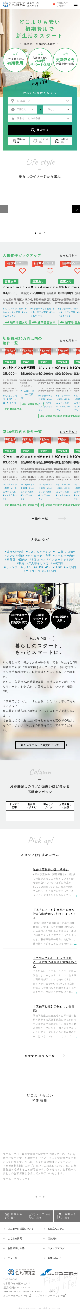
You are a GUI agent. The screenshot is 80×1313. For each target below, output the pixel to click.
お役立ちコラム (56, 1228)
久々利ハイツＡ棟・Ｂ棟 (19, 367)
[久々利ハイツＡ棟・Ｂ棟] (10, 384)
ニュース (12, 1258)
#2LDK (38, 567)
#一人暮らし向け (64, 551)
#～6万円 (29, 394)
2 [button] (41, 235)
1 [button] (37, 235)
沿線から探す (17, 1216)
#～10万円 (49, 571)
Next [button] (76, 209)
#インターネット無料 (13, 309)
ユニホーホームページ (16, 1295)
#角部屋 (10, 559)
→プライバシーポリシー (49, 1295)
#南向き (22, 559)
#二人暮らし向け (38, 563)
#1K (22, 398)
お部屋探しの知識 (65, 806)
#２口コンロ (32, 571)
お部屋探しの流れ (17, 1248)
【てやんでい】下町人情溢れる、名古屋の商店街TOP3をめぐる (55, 962)
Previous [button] (4, 209)
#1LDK (57, 567)
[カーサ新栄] (28, 384)
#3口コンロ (37, 559)
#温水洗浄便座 (14, 551)
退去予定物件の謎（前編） (51, 869)
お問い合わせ (55, 1258)
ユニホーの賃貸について (21, 1228)
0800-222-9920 (19, 1291)
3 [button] (46, 235)
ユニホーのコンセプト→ (18, 1179)
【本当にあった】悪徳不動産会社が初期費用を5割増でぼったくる (55, 913)
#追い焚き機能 (14, 555)
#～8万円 (57, 563)
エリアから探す (43, 1216)
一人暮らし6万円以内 (21, 220)
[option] (21, 209)
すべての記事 (14, 806)
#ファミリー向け (64, 555)
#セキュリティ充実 (38, 555)
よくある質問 (15, 1238)
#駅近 (21, 563)
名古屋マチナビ (31, 806)
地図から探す (70, 1216)
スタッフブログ (56, 1248)
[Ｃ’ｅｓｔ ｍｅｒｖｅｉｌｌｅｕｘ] (15, 294)
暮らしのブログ (48, 806)
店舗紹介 (52, 1238)
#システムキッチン (38, 551)
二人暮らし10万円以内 (59, 220)
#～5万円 (11, 403)
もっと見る (67, 255)
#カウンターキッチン (18, 567)
